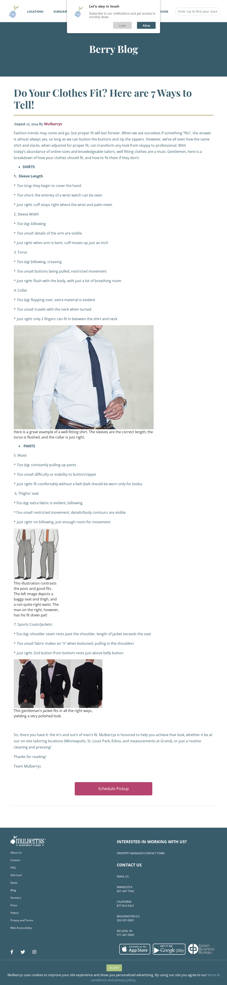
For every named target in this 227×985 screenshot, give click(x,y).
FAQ (13, 868)
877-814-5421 (125, 906)
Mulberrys (53, 123)
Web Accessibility (21, 928)
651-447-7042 (125, 891)
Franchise (160, 11)
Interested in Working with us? (152, 841)
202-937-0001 (125, 920)
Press (13, 905)
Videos (14, 913)
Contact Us (129, 865)
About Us (16, 852)
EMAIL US (123, 876)
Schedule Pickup (113, 788)
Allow (146, 25)
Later (122, 25)
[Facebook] (11, 952)
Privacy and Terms (21, 920)
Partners (15, 898)
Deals (14, 883)
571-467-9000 (125, 935)
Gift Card (16, 875)
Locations (35, 11)
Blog (13, 890)
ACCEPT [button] (114, 968)
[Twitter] (23, 952)
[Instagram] (34, 952)
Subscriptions (64, 11)
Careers (15, 860)
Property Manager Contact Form (140, 853)
